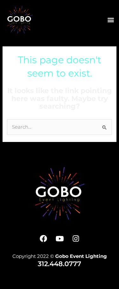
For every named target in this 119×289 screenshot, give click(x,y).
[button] (110, 19)
